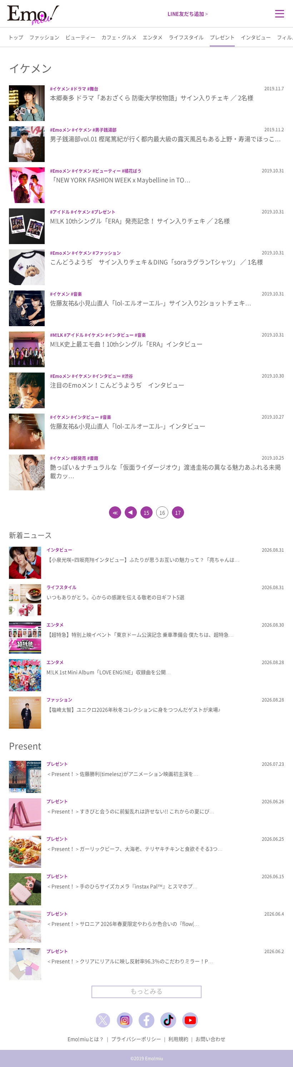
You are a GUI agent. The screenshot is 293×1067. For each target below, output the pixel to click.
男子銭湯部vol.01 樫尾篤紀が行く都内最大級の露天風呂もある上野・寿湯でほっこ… (165, 138)
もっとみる (146, 991)
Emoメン (62, 130)
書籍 (94, 458)
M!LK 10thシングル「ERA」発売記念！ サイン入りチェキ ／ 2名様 (140, 220)
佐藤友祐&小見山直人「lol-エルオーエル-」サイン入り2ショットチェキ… (150, 302)
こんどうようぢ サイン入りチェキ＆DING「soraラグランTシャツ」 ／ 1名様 (156, 261)
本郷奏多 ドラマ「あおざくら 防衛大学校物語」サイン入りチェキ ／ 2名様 (151, 97)
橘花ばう (132, 171)
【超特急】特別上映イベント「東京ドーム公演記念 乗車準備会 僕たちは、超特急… (140, 634)
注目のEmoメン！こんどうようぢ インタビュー (117, 384)
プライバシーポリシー (136, 1038)
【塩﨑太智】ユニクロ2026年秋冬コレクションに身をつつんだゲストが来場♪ (133, 709)
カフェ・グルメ (118, 37)
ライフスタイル (186, 37)
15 (146, 512)
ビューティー (80, 37)
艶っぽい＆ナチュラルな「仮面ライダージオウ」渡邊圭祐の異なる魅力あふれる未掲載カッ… (165, 471)
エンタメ (153, 37)
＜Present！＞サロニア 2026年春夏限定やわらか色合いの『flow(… (122, 923)
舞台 (94, 89)
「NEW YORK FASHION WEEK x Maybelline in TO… (120, 179)
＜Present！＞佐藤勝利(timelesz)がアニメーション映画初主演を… (122, 773)
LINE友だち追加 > (188, 13)
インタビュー (256, 37)
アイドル (61, 212)
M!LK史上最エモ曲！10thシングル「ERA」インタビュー (126, 343)
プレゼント (222, 37)
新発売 (79, 458)
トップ (15, 37)
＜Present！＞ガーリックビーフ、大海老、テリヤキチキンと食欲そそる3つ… (134, 848)
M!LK (58, 335)
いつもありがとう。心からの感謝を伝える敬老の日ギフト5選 (115, 597)
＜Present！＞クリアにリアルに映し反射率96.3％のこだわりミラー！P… (129, 961)
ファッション (44, 37)
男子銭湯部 (105, 130)
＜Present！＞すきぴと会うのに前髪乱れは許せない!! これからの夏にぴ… (130, 811)
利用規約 (178, 1038)
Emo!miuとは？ (86, 1038)
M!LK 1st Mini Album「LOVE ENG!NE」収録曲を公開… (108, 672)
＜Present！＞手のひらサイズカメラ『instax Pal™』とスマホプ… (122, 886)
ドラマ (79, 89)
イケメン (61, 89)
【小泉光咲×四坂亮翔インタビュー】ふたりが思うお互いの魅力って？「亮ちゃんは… (142, 559)
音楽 (77, 294)
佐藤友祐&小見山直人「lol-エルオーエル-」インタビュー (127, 425)
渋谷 (128, 376)
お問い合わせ (210, 1038)
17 (178, 512)
